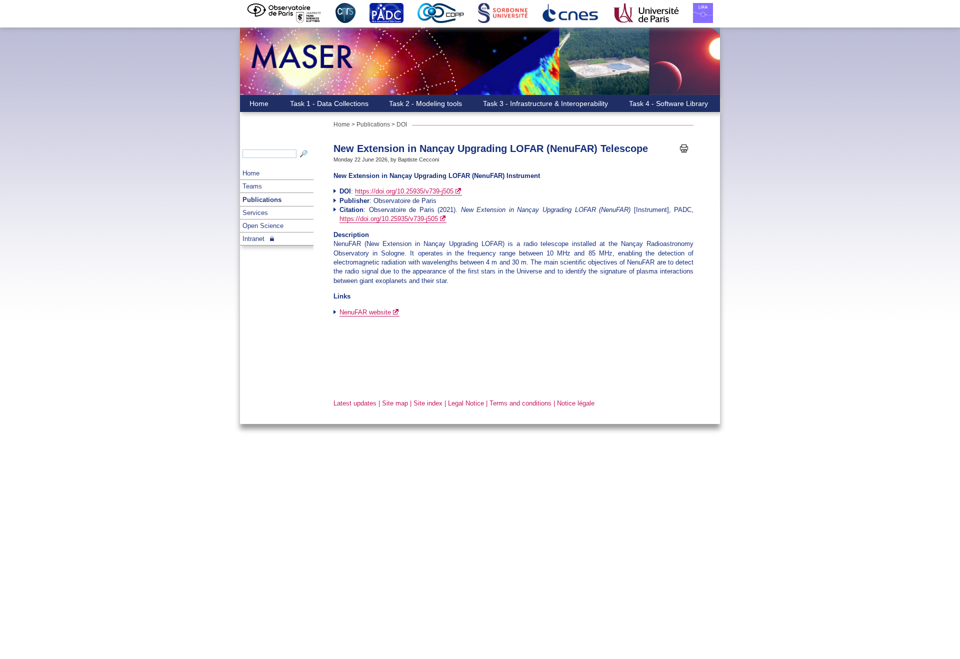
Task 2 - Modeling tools (425, 104)
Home (251, 173)
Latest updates (355, 403)
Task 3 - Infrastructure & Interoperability (545, 104)
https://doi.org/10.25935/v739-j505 (404, 191)
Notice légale (575, 403)
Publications (262, 200)
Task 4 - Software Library (668, 104)
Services (255, 212)
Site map (395, 403)
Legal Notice (466, 403)
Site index (428, 403)
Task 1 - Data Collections (329, 104)
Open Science (263, 226)
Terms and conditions (521, 403)
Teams (252, 186)
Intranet (253, 238)
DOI (401, 124)
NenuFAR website (365, 312)
